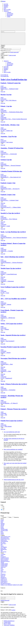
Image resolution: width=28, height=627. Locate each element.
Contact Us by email (17, 584)
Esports (2, 527)
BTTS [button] (2, 568)
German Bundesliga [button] (4, 541)
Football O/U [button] (3, 574)
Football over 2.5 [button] (4, 578)
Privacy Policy (7, 623)
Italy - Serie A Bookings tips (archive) (12, 257)
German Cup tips (6, 159)
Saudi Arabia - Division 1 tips (10, 125)
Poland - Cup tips (6, 106)
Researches (9, 15)
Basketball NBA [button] (4, 549)
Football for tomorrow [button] (5, 557)
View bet (3, 91)
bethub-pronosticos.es (9, 620)
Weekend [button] (2, 562)
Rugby (2, 531)
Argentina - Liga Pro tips (9, 136)
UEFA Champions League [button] (5, 536)
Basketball (2, 523)
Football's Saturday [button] (4, 564)
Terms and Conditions (9, 625)
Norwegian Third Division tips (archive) (13, 358)
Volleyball (2, 524)
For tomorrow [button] (3, 556)
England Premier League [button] (5, 538)
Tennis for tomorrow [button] (4, 560)
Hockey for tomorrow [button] (5, 558)
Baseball (2, 525)
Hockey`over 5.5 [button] (4, 579)
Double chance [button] (3, 571)
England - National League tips (11, 83)
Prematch (6, 5)
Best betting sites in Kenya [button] (5, 583)
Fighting (2, 534)
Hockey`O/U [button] (3, 575)
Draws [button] (2, 570)
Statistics (6, 6)
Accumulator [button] (3, 554)
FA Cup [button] (2, 545)
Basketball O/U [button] (3, 577)
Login (2, 53)
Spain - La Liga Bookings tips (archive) (13, 232)
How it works (7, 9)
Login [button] (2, 47)
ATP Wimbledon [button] (4, 547)
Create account (12, 55)
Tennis (2, 522)
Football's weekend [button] (4, 563)
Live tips (6, 4)
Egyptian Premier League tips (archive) (13, 347)
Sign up (6, 74)
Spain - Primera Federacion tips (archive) (14, 384)
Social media (10, 13)
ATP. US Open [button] (3, 551)
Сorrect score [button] (3, 567)
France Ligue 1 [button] (3, 543)
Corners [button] (2, 569)
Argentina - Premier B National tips (12, 148)
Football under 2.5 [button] (4, 581)
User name (3, 49)
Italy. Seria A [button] (3, 542)
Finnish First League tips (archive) (11, 420)
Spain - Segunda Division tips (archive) (13, 335)
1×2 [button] (1, 572)
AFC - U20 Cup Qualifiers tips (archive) (13, 298)
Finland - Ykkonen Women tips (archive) (14, 409)
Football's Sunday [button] (4, 565)
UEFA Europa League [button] (5, 537)
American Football (4, 529)
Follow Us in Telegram (6, 584)
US (3, 509)
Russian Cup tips (6, 94)
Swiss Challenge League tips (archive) (12, 287)
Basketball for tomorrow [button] (5, 561)
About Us (6, 11)
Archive (13, 610)
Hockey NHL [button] (3, 548)
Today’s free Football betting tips (14, 79)
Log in (2, 74)
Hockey (2, 521)
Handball (2, 528)
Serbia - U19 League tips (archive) (11, 323)
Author (8, 16)
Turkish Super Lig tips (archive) (11, 268)
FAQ (5, 8)
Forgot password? (14, 52)
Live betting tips (5, 76)
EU (3, 506)
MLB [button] (2, 550)
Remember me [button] (6, 52)
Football (2, 520)
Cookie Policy (7, 622)
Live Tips (6, 66)
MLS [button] (2, 544)
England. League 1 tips (8, 183)
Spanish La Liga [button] (4, 540)
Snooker (2, 532)
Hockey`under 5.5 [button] (4, 582)
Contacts (9, 12)
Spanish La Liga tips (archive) (10, 213)
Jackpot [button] (2, 555)
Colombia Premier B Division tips (11, 171)
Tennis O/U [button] (3, 576)
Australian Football (4, 530)
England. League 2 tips (8, 194)
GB (3, 508)
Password (3, 50)
